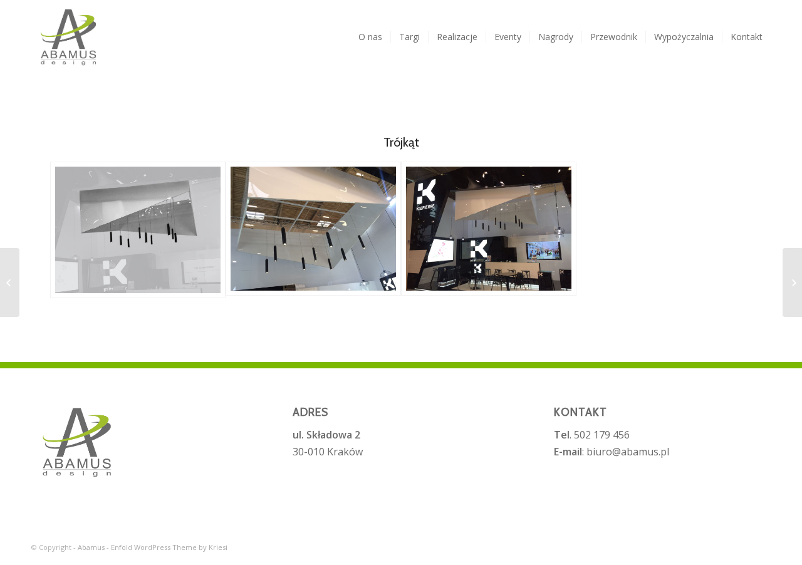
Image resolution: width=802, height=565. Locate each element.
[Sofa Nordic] (9, 282)
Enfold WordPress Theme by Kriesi (169, 547)
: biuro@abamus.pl (611, 452)
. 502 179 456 (592, 435)
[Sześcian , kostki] (792, 282)
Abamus (91, 547)
